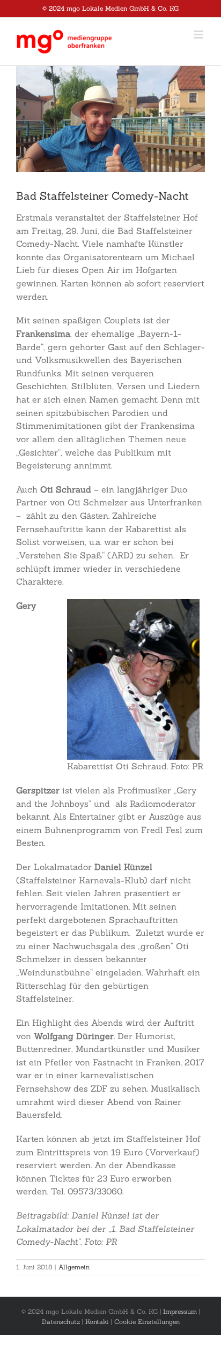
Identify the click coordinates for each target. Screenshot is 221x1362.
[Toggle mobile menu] (199, 34)
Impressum (180, 1311)
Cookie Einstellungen (147, 1322)
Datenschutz (61, 1322)
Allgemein (74, 1267)
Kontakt (97, 1322)
